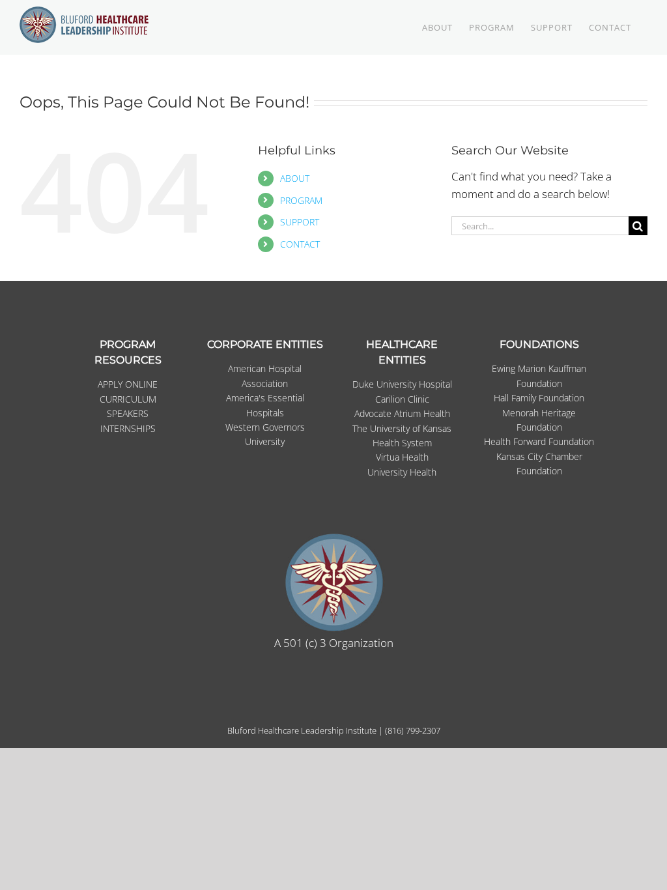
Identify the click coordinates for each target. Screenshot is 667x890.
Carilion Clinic (402, 399)
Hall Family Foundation (539, 398)
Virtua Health (402, 457)
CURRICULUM (128, 399)
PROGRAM (301, 200)
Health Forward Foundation (539, 441)
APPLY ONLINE (128, 384)
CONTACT (300, 244)
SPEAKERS (128, 413)
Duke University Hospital (402, 384)
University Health (401, 472)
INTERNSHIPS (128, 428)
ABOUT (294, 178)
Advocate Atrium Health (402, 413)
